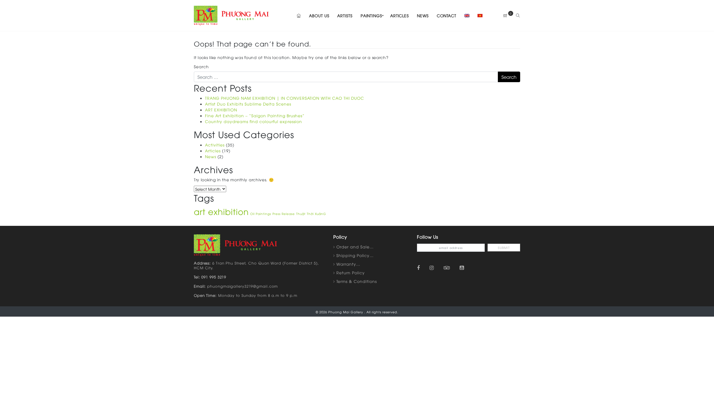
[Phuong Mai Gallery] (231, 14)
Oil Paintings (260, 214)
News (423, 15)
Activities (215, 144)
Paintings (371, 15)
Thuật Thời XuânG (311, 214)
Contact (446, 15)
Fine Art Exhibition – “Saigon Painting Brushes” (255, 115)
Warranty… (348, 263)
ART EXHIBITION (221, 109)
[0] (505, 15)
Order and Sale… (355, 246)
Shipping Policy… (355, 255)
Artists (344, 15)
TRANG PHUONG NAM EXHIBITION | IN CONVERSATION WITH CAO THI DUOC (284, 98)
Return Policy (350, 272)
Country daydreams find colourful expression (253, 121)
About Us (319, 15)
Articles (399, 15)
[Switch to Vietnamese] (478, 15)
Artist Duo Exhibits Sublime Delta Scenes (248, 103)
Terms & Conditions (356, 281)
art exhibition (221, 211)
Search (201, 66)
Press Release (283, 214)
